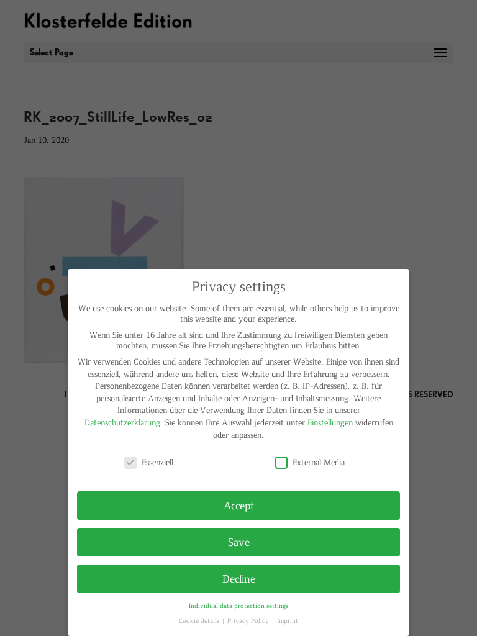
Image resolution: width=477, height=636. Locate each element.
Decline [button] (238, 578)
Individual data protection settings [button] (238, 605)
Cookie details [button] (200, 620)
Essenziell (157, 462)
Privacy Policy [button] (249, 620)
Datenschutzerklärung (122, 422)
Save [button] (239, 541)
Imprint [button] (287, 620)
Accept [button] (239, 505)
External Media (319, 462)
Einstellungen (330, 422)
